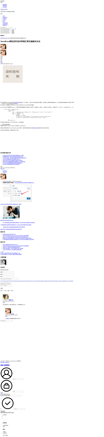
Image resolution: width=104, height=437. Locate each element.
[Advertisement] (52, 92)
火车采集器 (5, 22)
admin (7, 181)
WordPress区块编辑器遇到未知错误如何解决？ (12, 162)
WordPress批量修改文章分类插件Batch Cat (11, 159)
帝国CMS (5, 18)
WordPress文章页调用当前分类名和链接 (11, 164)
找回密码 (7, 365)
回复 (4, 302)
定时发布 (15, 102)
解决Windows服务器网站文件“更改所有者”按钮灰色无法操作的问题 (17, 238)
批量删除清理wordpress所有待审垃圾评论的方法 (13, 156)
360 (13, 31)
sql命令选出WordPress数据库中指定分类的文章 (13, 160)
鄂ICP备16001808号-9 (5, 362)
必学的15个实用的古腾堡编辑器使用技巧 (11, 247)
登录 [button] (1, 2)
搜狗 (13, 32)
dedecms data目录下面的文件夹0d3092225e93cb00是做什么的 (15, 236)
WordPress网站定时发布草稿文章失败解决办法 (24, 182)
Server (4, 20)
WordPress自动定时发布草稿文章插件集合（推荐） (13, 155)
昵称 (1, 272)
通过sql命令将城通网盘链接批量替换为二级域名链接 (14, 161)
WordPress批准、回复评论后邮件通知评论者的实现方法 (14, 157)
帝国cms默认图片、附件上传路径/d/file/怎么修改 (13, 248)
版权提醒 (5, 4)
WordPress (5, 17)
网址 (1, 276)
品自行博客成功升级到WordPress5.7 (10, 244)
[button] (52, 13)
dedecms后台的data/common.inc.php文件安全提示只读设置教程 (16, 235)
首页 (4, 16)
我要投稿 (5, 5)
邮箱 (1, 274)
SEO (4, 21)
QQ (1, 278)
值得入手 (11, 299)
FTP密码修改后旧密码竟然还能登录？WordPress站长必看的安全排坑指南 (15, 224)
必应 (13, 30)
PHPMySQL (5, 24)
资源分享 (5, 25)
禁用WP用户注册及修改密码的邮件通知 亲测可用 (10, 229)
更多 (1, 62)
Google (4, 19)
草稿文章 (19, 102)
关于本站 (5, 7)
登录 (1, 365)
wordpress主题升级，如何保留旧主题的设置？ (12, 249)
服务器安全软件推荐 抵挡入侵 (6, 220)
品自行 (5, 9)
